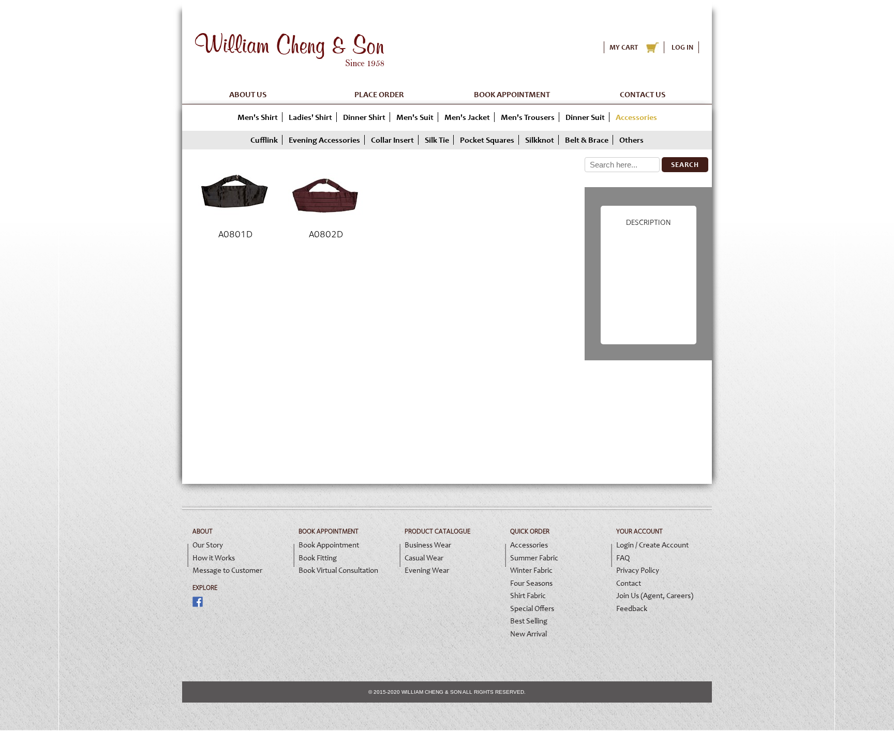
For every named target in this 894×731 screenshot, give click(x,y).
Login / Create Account (652, 545)
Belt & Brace (586, 140)
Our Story (207, 545)
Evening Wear (427, 570)
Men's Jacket (467, 117)
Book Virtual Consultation (338, 570)
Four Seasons (531, 583)
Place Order (379, 94)
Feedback (631, 608)
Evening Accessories (324, 140)
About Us (247, 94)
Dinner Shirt (364, 117)
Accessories (529, 545)
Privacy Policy (637, 570)
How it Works (213, 557)
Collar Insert (392, 140)
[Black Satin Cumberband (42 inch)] (235, 222)
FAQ (623, 557)
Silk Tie (437, 140)
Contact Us (642, 94)
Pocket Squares (487, 140)
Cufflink (264, 140)
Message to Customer (227, 570)
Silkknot (539, 140)
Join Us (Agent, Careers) (654, 595)
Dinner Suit (585, 117)
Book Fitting (318, 557)
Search (685, 164)
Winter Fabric (531, 570)
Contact (628, 583)
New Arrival (528, 633)
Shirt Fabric (528, 595)
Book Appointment (512, 94)
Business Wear (428, 545)
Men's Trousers (528, 117)
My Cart (623, 47)
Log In (682, 47)
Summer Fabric (534, 557)
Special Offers (532, 608)
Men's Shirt (257, 117)
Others (631, 140)
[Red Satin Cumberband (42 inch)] (325, 222)
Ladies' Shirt (310, 117)
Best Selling (528, 621)
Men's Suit (415, 117)
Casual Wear (424, 557)
